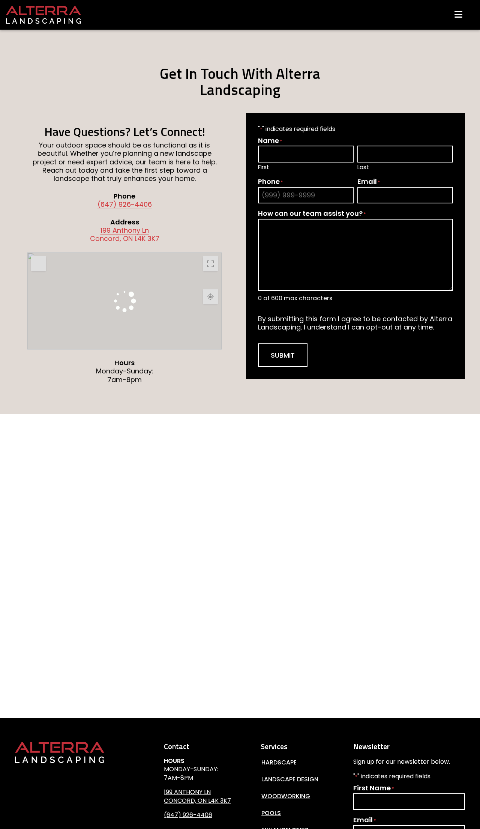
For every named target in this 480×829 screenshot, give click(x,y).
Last (363, 167)
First (263, 167)
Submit (283, 355)
